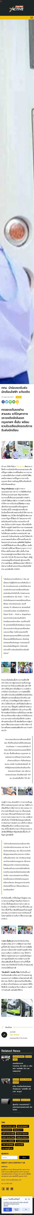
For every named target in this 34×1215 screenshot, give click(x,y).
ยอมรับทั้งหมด (7, 1209)
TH (29, 1199)
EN (26, 1199)
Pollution (16, 1100)
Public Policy (22, 1137)
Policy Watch (25, 1100)
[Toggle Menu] (31, 17)
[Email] (13, 403)
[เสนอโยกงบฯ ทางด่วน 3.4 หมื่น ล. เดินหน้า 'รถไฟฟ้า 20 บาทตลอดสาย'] (5, 1058)
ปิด (26, 1209)
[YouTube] (12, 1189)
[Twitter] (6, 403)
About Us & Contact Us (13, 1163)
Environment (23, 1126)
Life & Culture (8, 1134)
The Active (20, 466)
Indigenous (6, 1130)
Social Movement (18, 1056)
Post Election (8, 1137)
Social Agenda (8, 1141)
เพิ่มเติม (5, 1205)
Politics (16, 1079)
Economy (28, 1056)
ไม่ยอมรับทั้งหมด (16, 1209)
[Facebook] (3, 1189)
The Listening (7, 1145)
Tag (3, 1122)
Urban (19, 397)
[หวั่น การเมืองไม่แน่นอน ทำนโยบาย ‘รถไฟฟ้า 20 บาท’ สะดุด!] (5, 1081)
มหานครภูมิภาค (7, 1148)
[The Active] (16, 9)
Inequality (18, 1130)
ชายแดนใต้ (19, 1145)
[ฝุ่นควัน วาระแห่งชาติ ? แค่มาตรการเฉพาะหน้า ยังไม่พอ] (5, 1101)
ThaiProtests (22, 1141)
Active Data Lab (8, 1126)
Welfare (15, 1082)
